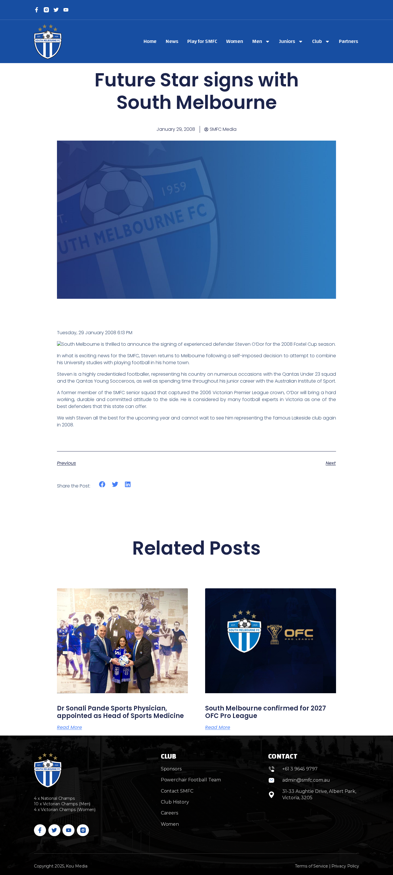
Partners (348, 41)
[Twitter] (56, 9)
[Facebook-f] (36, 9)
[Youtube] (68, 830)
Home (150, 41)
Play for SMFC (202, 41)
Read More (69, 727)
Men (257, 41)
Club (317, 41)
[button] (102, 484)
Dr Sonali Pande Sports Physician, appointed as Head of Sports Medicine (120, 712)
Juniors (287, 41)
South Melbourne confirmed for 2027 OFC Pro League (265, 712)
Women (234, 41)
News (171, 41)
